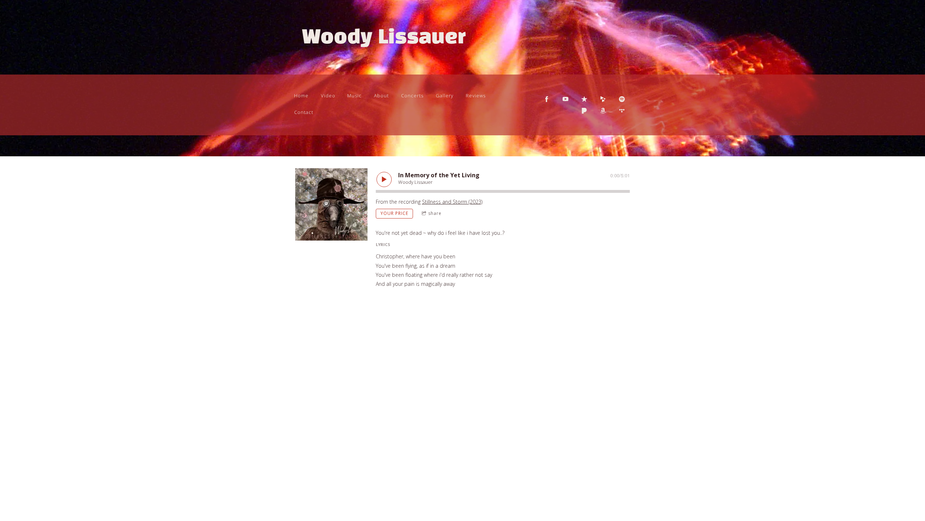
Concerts (412, 95)
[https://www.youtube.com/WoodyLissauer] (565, 99)
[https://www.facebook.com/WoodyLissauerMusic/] (547, 99)
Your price (394, 213)
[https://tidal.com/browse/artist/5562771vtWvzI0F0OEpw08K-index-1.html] (622, 111)
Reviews (476, 95)
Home (301, 95)
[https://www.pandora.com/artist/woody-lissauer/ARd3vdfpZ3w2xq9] (584, 111)
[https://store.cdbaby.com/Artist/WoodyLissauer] (603, 99)
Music (354, 95)
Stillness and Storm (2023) (452, 201)
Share (435, 213)
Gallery (444, 95)
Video (328, 95)
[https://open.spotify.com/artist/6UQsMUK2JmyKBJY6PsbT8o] (622, 99)
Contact (303, 112)
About (381, 95)
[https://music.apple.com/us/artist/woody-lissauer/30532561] (584, 99)
